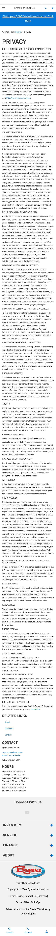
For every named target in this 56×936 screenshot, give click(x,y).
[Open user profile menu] (46, 931)
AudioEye (35, 902)
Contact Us (30, 896)
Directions (8, 729)
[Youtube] (27, 812)
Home (18, 32)
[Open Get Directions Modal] (52, 8)
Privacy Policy (16, 896)
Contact (7, 735)
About (7, 722)
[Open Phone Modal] (45, 8)
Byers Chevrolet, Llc (38, 889)
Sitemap (42, 896)
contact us (35, 709)
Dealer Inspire (28, 914)
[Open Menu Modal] (3, 8)
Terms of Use (22, 902)
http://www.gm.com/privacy (18, 98)
